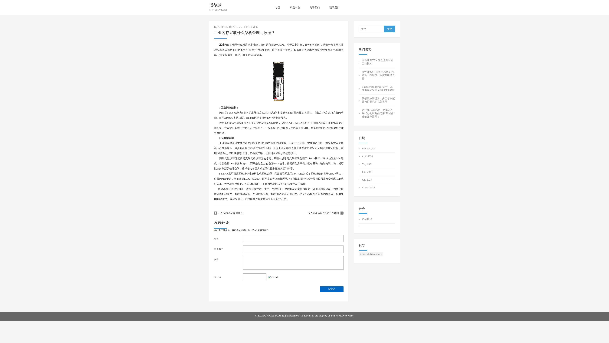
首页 (277, 7)
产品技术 (367, 219)
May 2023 (367, 164)
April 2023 (367, 156)
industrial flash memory (371, 254)
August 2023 (368, 187)
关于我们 (315, 7)
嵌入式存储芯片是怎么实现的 (323, 213)
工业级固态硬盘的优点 (231, 213)
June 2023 (367, 172)
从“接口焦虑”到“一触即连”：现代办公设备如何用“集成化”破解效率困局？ (378, 113)
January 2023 (368, 148)
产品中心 (295, 7)
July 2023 (367, 179)
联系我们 (334, 7)
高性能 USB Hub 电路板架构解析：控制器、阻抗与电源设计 (378, 75)
